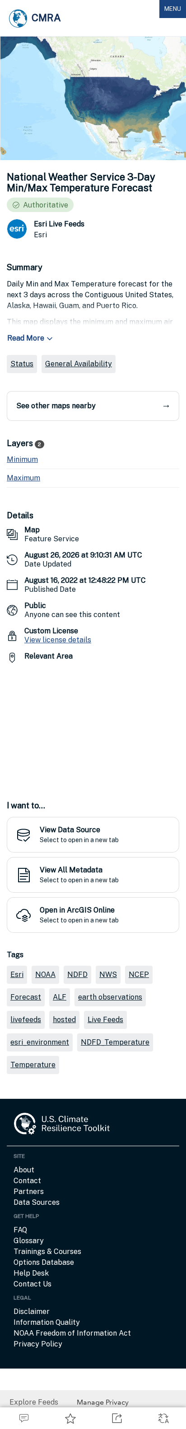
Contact (27, 1180)
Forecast (25, 997)
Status (21, 364)
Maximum (23, 478)
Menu (175, 11)
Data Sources (37, 1202)
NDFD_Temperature (115, 1042)
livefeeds (25, 1019)
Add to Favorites (69, 1418)
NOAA (45, 974)
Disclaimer (32, 1311)
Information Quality (47, 1322)
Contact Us (32, 1284)
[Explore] (93, 726)
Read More (25, 338)
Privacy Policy (38, 1344)
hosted (64, 1019)
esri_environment (39, 1042)
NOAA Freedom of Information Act (72, 1333)
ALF (59, 997)
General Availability (78, 364)
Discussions (23, 1418)
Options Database (44, 1262)
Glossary (29, 1240)
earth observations (110, 997)
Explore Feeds (33, 1402)
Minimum (22, 459)
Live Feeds (105, 1019)
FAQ (20, 1230)
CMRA (46, 17)
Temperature (33, 1064)
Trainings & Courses (47, 1251)
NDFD (77, 974)
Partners (29, 1191)
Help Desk (31, 1273)
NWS (108, 974)
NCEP (139, 974)
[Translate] (163, 1418)
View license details (57, 640)
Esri (16, 974)
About (24, 1170)
